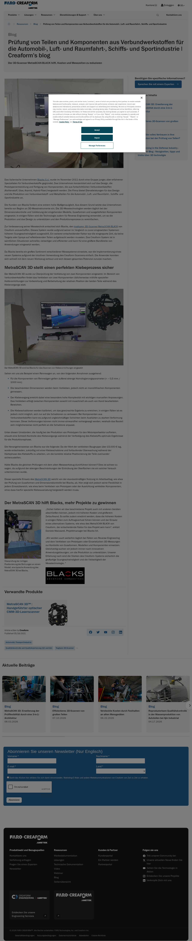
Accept (97, 130)
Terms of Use (77, 122)
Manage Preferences (97, 146)
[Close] (141, 97)
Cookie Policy (64, 122)
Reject (96, 138)
